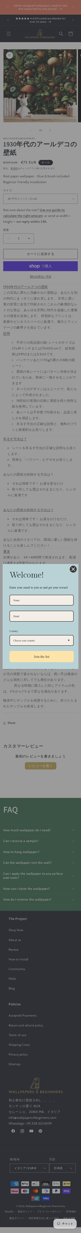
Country (14, 631)
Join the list (41, 656)
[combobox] (42, 640)
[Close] (73, 569)
